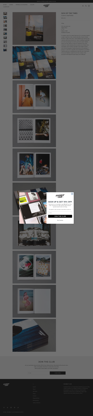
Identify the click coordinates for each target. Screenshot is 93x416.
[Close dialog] (72, 194)
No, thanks (60, 220)
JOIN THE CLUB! (60, 216)
